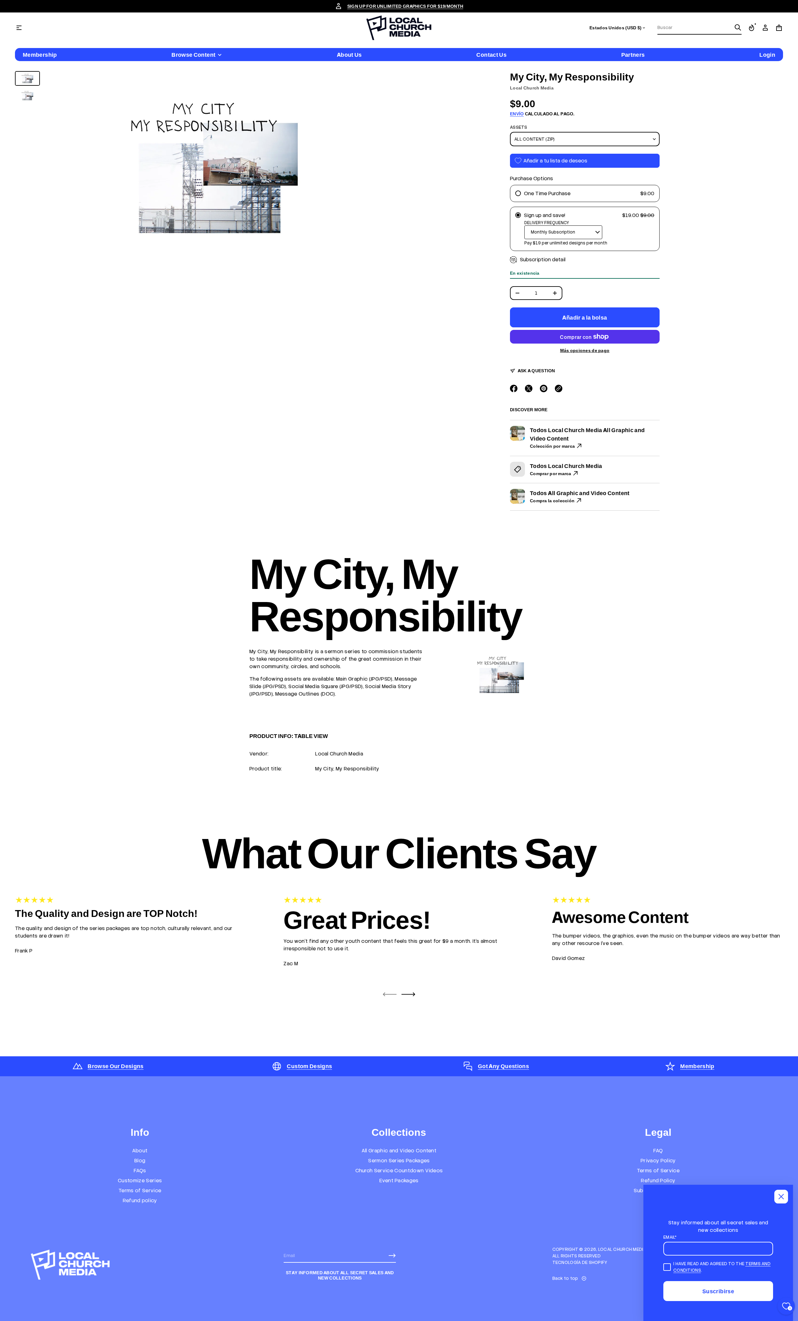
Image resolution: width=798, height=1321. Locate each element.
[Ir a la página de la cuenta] (765, 28)
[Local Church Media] (399, 27)
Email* (670, 1237)
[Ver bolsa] (779, 28)
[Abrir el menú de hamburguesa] (19, 28)
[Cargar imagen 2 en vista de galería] (27, 95)
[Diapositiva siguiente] (408, 994)
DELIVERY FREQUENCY (546, 222)
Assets (518, 127)
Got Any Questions (503, 1066)
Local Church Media (532, 88)
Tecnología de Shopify (580, 1262)
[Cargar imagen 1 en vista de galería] (27, 78)
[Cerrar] (781, 1196)
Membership (697, 1066)
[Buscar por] (738, 27)
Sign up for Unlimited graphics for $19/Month (405, 6)
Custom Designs (309, 1066)
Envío (517, 114)
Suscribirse (718, 1291)
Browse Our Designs (115, 1066)
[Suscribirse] (392, 1255)
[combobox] (694, 27)
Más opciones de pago (585, 350)
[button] (699, 28)
